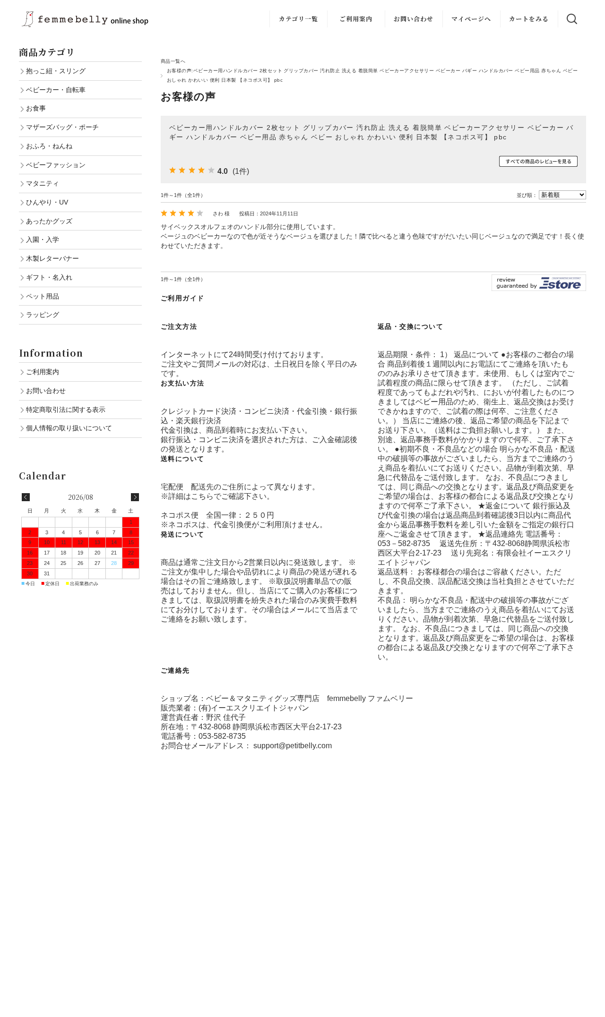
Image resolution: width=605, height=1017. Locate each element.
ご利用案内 (355, 18)
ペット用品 (42, 296)
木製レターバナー (52, 258)
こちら (202, 496)
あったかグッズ (49, 221)
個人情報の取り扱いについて (69, 428)
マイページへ (471, 18)
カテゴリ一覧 (298, 18)
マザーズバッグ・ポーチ (62, 127)
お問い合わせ (413, 18)
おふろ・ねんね (49, 146)
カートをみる (529, 18)
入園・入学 (42, 239)
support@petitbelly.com (292, 746)
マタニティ (42, 183)
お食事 (36, 108)
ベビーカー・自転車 (56, 90)
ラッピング (42, 314)
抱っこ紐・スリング (56, 71)
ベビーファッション (56, 165)
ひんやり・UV (47, 202)
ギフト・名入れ (49, 277)
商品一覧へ (173, 61)
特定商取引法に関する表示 (65, 409)
